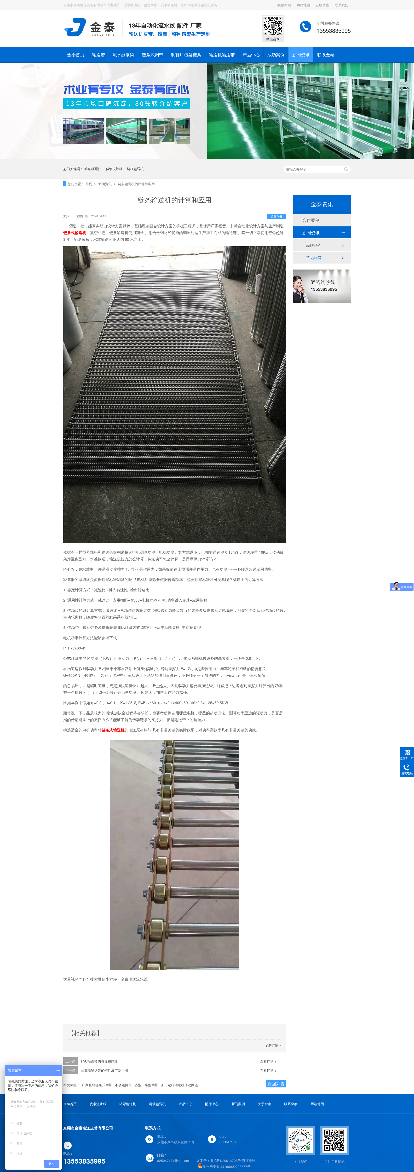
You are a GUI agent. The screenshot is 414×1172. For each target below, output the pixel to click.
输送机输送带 (222, 54)
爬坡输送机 (157, 1103)
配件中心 (211, 1103)
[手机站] (334, 1140)
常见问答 (314, 257)
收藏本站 (284, 4)
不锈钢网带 (123, 1084)
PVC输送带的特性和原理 (99, 1061)
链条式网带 (152, 54)
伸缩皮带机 (114, 168)
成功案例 (276, 54)
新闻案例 (238, 1103)
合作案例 (311, 220)
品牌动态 (314, 245)
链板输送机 (135, 168)
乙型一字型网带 (146, 1084)
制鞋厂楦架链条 (186, 54)
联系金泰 (325, 54)
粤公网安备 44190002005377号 (227, 1166)
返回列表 (276, 216)
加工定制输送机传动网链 (179, 1084)
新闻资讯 (301, 54)
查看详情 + (268, 1061)
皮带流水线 (98, 1103)
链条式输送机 (74, 232)
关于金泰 (264, 1103)
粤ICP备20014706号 (225, 1160)
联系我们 (341, 4)
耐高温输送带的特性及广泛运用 (104, 1070)
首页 (89, 183)
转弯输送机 (127, 1103)
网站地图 (303, 4)
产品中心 (251, 54)
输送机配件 (92, 168)
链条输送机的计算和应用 (136, 183)
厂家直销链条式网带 (97, 1084)
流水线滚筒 (123, 54)
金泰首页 (75, 54)
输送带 (98, 54)
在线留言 (322, 4)
